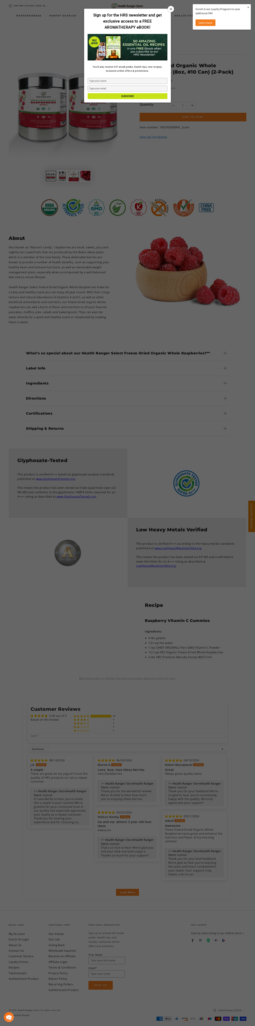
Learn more (205, 22)
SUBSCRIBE (127, 96)
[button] (9, 1017)
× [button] (248, 7)
